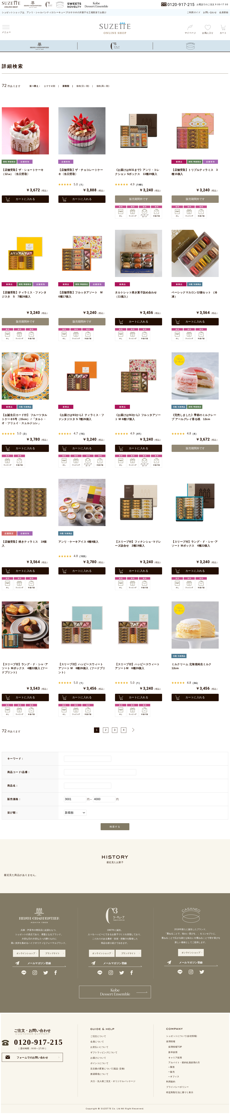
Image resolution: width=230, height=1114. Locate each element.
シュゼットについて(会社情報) (181, 1036)
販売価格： (14, 799)
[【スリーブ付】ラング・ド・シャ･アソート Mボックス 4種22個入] (195, 502)
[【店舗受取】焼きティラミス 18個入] (25, 502)
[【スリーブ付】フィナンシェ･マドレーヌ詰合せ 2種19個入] (138, 502)
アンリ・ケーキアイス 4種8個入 (78, 541)
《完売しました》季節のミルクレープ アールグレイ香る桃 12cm (194, 417)
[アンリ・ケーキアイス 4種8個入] (81, 502)
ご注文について (98, 1036)
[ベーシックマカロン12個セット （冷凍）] (195, 253)
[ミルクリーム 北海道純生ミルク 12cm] (195, 625)
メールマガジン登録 (39, 963)
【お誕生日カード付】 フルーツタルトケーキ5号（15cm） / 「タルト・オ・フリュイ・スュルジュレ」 (24, 419)
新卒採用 (172, 1052)
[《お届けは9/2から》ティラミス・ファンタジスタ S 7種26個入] (81, 376)
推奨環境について (99, 1074)
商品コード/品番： (19, 772)
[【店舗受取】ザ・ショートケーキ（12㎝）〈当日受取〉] (25, 131)
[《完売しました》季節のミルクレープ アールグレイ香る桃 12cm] (195, 376)
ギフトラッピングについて (103, 1052)
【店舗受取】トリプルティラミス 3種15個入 (195, 171)
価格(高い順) (102, 86)
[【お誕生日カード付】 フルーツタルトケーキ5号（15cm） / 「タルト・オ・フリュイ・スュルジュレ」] (25, 376)
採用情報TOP (175, 1047)
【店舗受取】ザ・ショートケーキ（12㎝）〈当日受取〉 (23, 171)
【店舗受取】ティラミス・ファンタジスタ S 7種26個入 (24, 294)
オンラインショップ (26, 953)
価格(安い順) (82, 86)
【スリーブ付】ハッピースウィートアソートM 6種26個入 (137, 666)
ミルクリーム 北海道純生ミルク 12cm (193, 666)
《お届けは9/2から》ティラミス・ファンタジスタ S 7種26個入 (81, 417)
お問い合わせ (210, 12)
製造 (172, 1067)
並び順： (13, 812)
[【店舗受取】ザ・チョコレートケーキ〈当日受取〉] (81, 131)
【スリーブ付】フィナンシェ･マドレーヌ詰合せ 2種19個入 (138, 543)
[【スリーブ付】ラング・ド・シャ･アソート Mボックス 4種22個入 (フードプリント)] (25, 625)
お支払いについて (99, 1047)
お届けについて (98, 1058)
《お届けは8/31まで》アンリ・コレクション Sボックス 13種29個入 (137, 171)
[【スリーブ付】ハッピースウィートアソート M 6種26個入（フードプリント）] (81, 625)
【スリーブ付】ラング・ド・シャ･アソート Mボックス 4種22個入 (195, 543)
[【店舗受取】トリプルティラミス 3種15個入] (195, 131)
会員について (97, 1041)
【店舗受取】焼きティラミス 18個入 (24, 543)
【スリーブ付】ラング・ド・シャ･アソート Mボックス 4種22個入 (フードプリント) (25, 668)
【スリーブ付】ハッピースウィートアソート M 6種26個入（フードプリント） (81, 668)
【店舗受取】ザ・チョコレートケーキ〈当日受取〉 (80, 171)
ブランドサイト (52, 953)
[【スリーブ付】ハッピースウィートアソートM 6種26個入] (138, 625)
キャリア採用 (175, 1057)
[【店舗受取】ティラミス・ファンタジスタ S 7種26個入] (25, 253)
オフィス (174, 1076)
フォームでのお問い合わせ (32, 1056)
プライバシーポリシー (177, 1087)
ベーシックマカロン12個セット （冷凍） (194, 294)
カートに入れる (25, 198)
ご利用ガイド (193, 12)
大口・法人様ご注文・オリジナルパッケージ (112, 1081)
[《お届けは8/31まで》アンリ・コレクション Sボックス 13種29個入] (138, 131)
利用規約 (170, 1081)
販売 (172, 1072)
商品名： (13, 785)
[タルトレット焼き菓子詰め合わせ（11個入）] (138, 253)
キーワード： (15, 758)
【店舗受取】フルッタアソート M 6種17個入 (81, 294)
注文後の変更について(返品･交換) (107, 1068)
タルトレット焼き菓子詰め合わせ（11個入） (136, 294)
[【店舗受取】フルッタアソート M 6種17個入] (81, 253)
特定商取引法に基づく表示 (179, 1092)
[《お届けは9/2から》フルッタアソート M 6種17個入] (138, 376)
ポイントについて (99, 1063)
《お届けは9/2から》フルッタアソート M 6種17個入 (138, 417)
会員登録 (223, 12)
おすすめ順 (49, 86)
